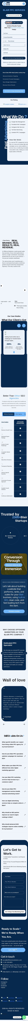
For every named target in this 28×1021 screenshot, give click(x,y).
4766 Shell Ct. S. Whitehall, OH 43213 (14, 972)
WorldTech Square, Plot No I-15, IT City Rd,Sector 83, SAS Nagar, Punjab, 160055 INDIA (15, 967)
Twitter (3, 987)
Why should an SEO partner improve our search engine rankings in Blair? (10, 815)
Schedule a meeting (14, 611)
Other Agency (18, 414)
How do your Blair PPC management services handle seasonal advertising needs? (11, 791)
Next (24, 325)
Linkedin (3, 984)
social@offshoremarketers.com (12, 960)
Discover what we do (13, 565)
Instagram (4, 982)
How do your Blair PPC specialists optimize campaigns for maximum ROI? (12, 756)
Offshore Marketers (8, 414)
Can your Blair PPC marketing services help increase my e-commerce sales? (11, 780)
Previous (19, 325)
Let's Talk (12, 950)
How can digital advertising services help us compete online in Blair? (12, 803)
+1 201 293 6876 (7, 962)
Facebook (4, 986)
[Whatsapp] (24, 1017)
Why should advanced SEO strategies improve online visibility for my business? (12, 826)
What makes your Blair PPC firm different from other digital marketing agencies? (12, 768)
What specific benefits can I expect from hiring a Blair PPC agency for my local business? (12, 744)
